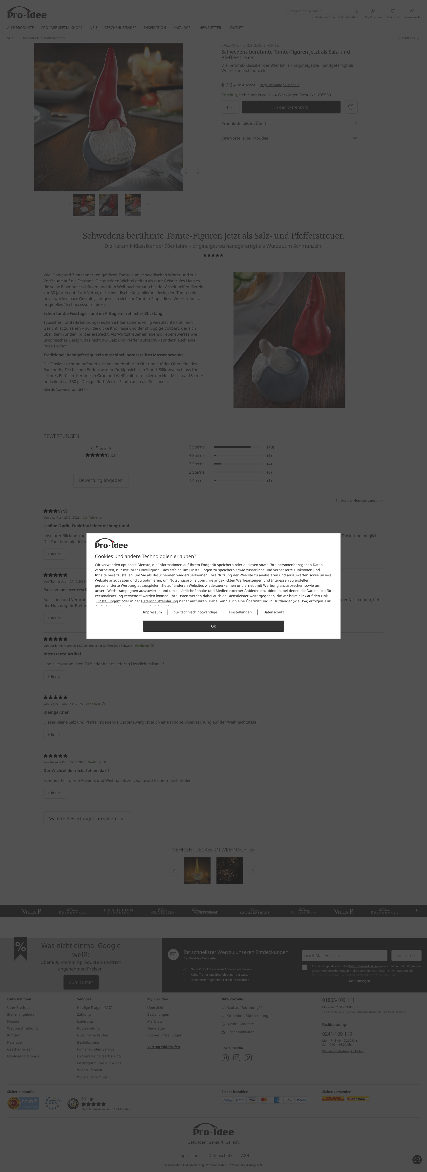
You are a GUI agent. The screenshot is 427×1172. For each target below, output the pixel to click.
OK (213, 626)
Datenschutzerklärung (159, 601)
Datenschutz (273, 612)
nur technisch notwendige (195, 612)
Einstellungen (107, 601)
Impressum (152, 612)
